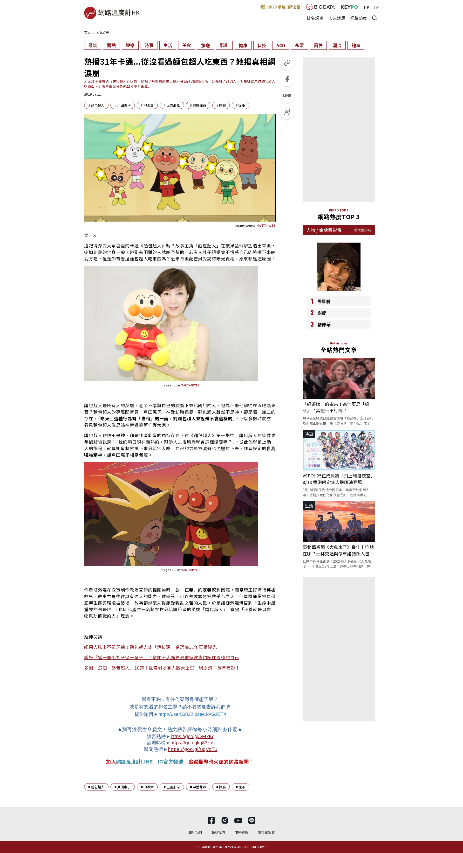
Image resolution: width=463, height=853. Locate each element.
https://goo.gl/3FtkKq (193, 736)
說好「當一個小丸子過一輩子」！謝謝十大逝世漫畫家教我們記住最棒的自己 (161, 657)
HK (366, 7)
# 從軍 (240, 105)
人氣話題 (336, 18)
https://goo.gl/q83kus (192, 742)
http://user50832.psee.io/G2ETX (192, 714)
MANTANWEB (266, 225)
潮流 (337, 45)
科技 (262, 45)
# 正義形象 (172, 105)
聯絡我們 (218, 832)
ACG (280, 45)
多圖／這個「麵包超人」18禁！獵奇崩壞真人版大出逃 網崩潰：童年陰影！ (162, 667)
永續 (299, 45)
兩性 (318, 45)
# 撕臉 (221, 105)
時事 (149, 45)
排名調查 (315, 18)
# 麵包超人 (96, 105)
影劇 (224, 45)
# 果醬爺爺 (198, 105)
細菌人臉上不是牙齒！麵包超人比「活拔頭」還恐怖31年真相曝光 (150, 647)
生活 (167, 45)
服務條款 (241, 832)
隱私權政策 (266, 832)
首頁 (87, 32)
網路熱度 (358, 18)
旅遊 (205, 45)
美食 (186, 45)
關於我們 (195, 832)
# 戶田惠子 (123, 105)
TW (376, 7)
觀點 (111, 45)
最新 (92, 45)
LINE (147, 761)
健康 (243, 45)
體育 (356, 45)
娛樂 (130, 45)
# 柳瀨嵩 (147, 105)
